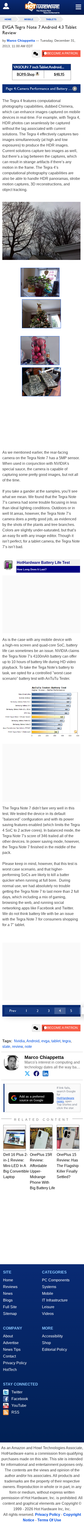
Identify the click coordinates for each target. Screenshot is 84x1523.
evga (45, 1041)
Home (8, 1280)
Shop (46, 1343)
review (17, 1047)
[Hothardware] (42, 7)
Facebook (19, 1399)
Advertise (11, 1343)
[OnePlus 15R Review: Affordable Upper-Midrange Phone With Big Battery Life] (41, 1138)
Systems (49, 1287)
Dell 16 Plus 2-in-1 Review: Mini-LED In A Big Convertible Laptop (16, 1166)
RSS (15, 1412)
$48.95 (59, 74)
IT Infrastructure (55, 1300)
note (28, 1047)
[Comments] (36, 53)
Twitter (16, 1392)
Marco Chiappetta (44, 1057)
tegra (66, 1041)
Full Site (10, 1307)
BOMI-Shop (26, 74)
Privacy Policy (15, 1363)
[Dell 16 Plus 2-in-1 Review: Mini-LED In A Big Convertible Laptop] (15, 1138)
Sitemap (10, 1314)
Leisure (48, 1307)
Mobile (28, 19)
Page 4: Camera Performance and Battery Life (40, 88)
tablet (55, 1041)
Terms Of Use (49, 1520)
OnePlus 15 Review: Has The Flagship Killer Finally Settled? (68, 1166)
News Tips (12, 1349)
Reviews (10, 1287)
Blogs (8, 1300)
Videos (48, 1314)
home (8, 19)
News (8, 1293)
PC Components (56, 1280)
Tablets (51, 19)
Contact (9, 1356)
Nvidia (19, 1041)
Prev (12, 1010)
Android (32, 1041)
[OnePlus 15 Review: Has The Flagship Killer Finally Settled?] (68, 1138)
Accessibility (52, 1336)
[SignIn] (9, 6)
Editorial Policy (54, 1349)
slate (6, 1047)
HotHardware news (65, 1099)
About (8, 1336)
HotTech (10, 1370)
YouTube (18, 1406)
